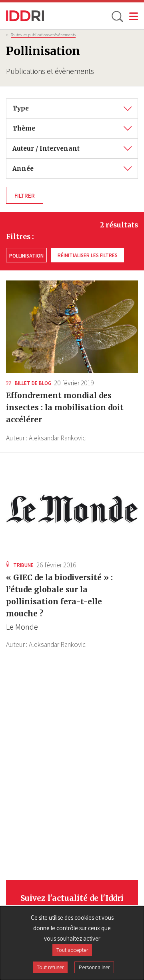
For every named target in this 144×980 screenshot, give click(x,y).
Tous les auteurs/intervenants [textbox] (58, 144)
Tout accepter (72, 949)
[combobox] (72, 108)
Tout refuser (50, 967)
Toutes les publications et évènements (43, 34)
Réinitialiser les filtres (88, 255)
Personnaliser (94, 967)
